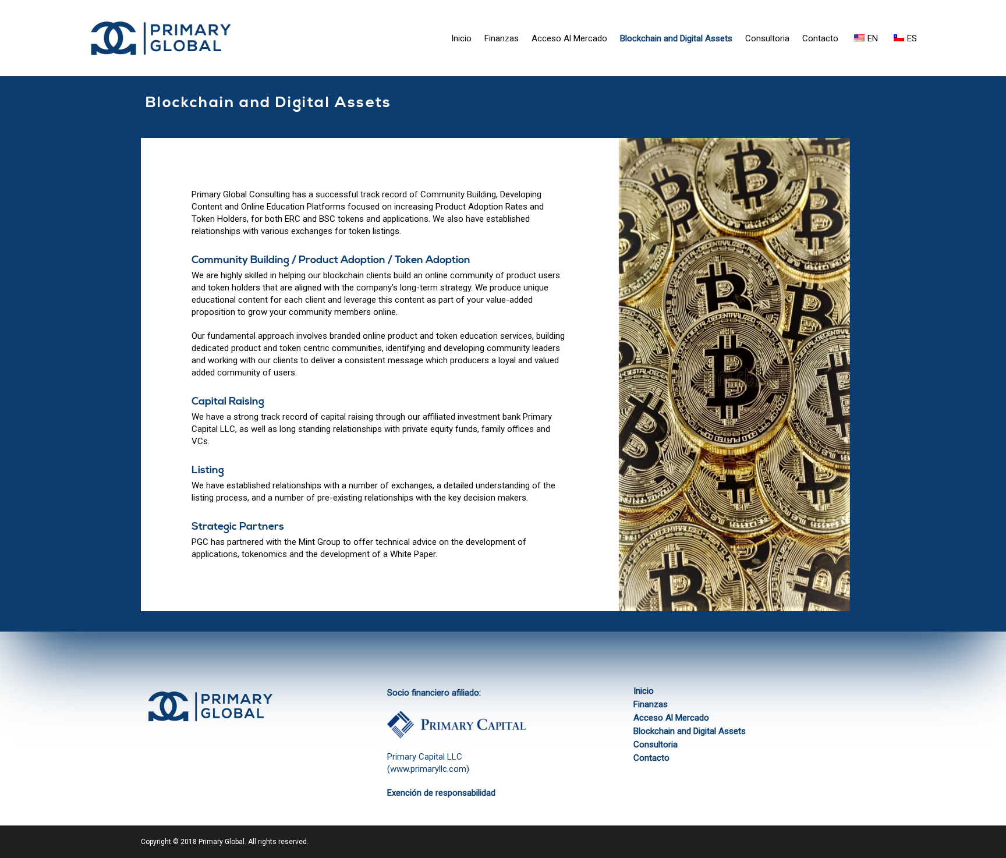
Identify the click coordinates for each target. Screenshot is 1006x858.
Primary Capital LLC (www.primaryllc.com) (428, 762)
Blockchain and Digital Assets (676, 38)
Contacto (820, 38)
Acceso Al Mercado (569, 38)
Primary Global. (222, 842)
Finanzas (501, 38)
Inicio (461, 38)
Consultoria (767, 38)
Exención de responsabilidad (441, 793)
